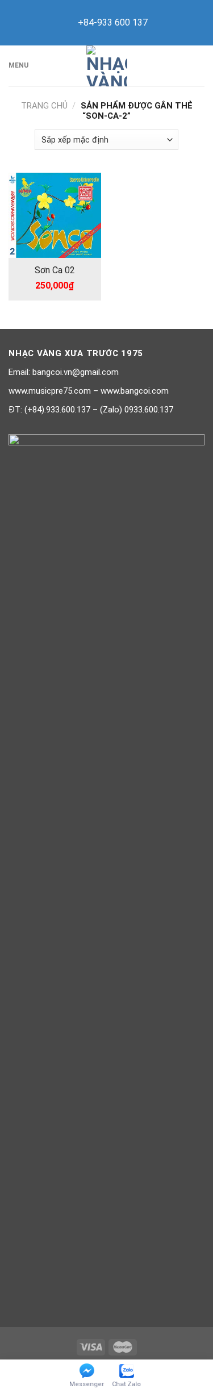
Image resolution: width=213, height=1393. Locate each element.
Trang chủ (44, 106)
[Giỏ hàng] (198, 65)
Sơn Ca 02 (55, 270)
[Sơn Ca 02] (55, 215)
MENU (18, 65)
